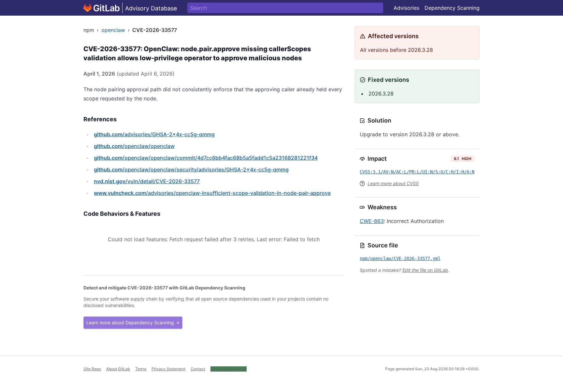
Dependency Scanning (452, 8)
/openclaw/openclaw (134, 146)
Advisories (406, 8)
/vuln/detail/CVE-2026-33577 (147, 181)
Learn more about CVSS (393, 183)
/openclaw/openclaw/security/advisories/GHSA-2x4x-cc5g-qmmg (191, 169)
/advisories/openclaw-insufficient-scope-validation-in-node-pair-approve (212, 193)
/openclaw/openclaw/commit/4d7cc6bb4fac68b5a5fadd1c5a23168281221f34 (206, 157)
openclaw (113, 30)
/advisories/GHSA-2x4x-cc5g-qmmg (154, 134)
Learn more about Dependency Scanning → (133, 322)
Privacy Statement (168, 368)
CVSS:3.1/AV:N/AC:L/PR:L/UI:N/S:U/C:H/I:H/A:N (417, 171)
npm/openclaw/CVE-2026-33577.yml (400, 258)
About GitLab (118, 368)
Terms (140, 368)
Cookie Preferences (228, 368)
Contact (198, 368)
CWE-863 (372, 221)
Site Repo (92, 368)
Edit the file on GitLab (425, 270)
